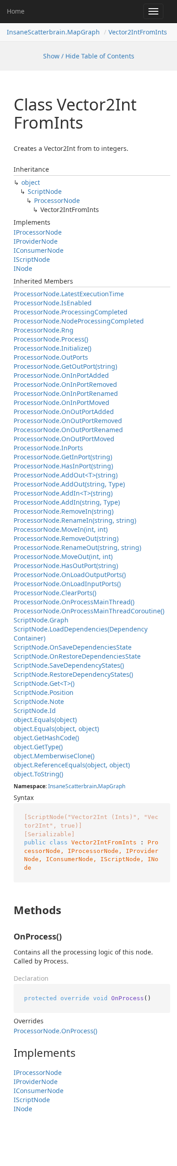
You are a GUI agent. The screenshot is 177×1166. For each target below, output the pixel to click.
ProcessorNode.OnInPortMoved (61, 402)
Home (16, 11)
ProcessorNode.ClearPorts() (55, 592)
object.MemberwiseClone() (54, 756)
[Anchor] (6, 910)
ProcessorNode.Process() (51, 339)
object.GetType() (38, 746)
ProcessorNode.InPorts (48, 447)
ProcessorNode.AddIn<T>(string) (63, 493)
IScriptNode (32, 259)
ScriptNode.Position (44, 692)
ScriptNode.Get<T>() (44, 683)
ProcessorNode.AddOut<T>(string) (66, 475)
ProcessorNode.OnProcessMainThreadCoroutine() (89, 611)
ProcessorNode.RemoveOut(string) (66, 538)
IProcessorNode (38, 232)
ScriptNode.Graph (41, 620)
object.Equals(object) (45, 719)
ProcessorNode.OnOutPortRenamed (68, 429)
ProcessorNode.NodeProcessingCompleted (79, 321)
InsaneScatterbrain (72, 786)
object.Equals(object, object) (56, 728)
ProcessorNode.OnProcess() (55, 1030)
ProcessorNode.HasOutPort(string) (66, 565)
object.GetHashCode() (46, 737)
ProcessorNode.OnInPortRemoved (65, 384)
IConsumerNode (39, 250)
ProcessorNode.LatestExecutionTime (69, 293)
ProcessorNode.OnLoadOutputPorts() (70, 574)
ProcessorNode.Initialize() (52, 348)
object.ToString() (38, 774)
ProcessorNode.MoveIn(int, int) (61, 529)
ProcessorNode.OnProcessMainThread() (74, 601)
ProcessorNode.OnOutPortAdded (64, 411)
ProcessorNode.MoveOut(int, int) (63, 556)
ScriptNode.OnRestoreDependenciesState (77, 656)
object (30, 182)
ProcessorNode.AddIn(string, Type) (67, 502)
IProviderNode (36, 241)
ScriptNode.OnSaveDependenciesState (73, 647)
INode (23, 268)
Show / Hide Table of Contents (88, 56)
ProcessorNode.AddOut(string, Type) (69, 484)
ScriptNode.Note (39, 701)
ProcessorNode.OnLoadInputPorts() (67, 583)
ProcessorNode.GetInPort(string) (63, 457)
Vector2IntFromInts (137, 32)
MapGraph (111, 786)
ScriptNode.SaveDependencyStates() (69, 665)
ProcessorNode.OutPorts (51, 357)
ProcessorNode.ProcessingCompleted (71, 312)
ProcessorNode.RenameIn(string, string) (75, 520)
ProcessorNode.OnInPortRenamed (66, 393)
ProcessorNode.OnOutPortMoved (64, 438)
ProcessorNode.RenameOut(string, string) (77, 547)
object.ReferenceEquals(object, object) (72, 765)
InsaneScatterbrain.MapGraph (53, 32)
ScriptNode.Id (35, 710)
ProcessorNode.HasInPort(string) (63, 466)
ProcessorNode (57, 200)
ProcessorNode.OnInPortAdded (61, 375)
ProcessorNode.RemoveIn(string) (63, 511)
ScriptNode (45, 191)
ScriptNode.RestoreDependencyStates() (73, 674)
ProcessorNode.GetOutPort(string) (65, 366)
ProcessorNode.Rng (44, 330)
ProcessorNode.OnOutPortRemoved (68, 420)
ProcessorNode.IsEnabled (53, 303)
